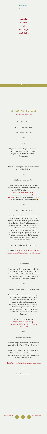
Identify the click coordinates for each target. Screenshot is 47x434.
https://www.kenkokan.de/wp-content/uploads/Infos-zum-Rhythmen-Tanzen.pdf (22, 195)
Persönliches (23, 33)
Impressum (8, 416)
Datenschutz (37, 416)
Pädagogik (23, 29)
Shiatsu (23, 22)
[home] (23, 6)
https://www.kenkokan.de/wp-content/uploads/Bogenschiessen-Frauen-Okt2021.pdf (23, 324)
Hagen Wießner (28, 114)
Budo (23, 26)
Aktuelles (23, 19)
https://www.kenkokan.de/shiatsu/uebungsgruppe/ (24, 363)
